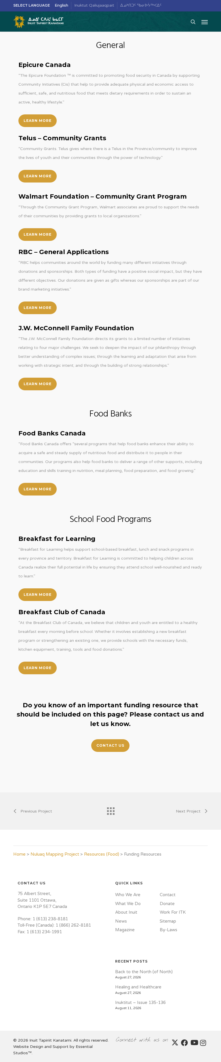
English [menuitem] (61, 5)
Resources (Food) (101, 854)
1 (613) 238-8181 (50, 918)
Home (19, 854)
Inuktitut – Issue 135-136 (140, 1002)
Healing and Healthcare (138, 987)
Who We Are (127, 894)
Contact (168, 894)
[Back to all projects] (110, 809)
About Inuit (126, 912)
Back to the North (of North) (144, 971)
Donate (167, 903)
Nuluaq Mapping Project (55, 854)
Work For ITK (173, 912)
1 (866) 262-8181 (73, 925)
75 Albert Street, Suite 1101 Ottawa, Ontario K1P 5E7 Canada (42, 900)
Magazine (125, 929)
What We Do (128, 903)
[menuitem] (61, 5)
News (121, 921)
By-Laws (168, 929)
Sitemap (168, 921)
